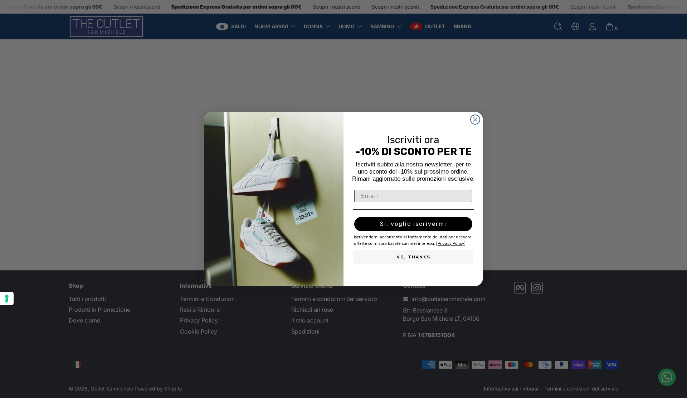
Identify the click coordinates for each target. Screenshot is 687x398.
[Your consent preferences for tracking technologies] (7, 298)
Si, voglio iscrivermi (413, 223)
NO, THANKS (413, 256)
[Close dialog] (475, 119)
